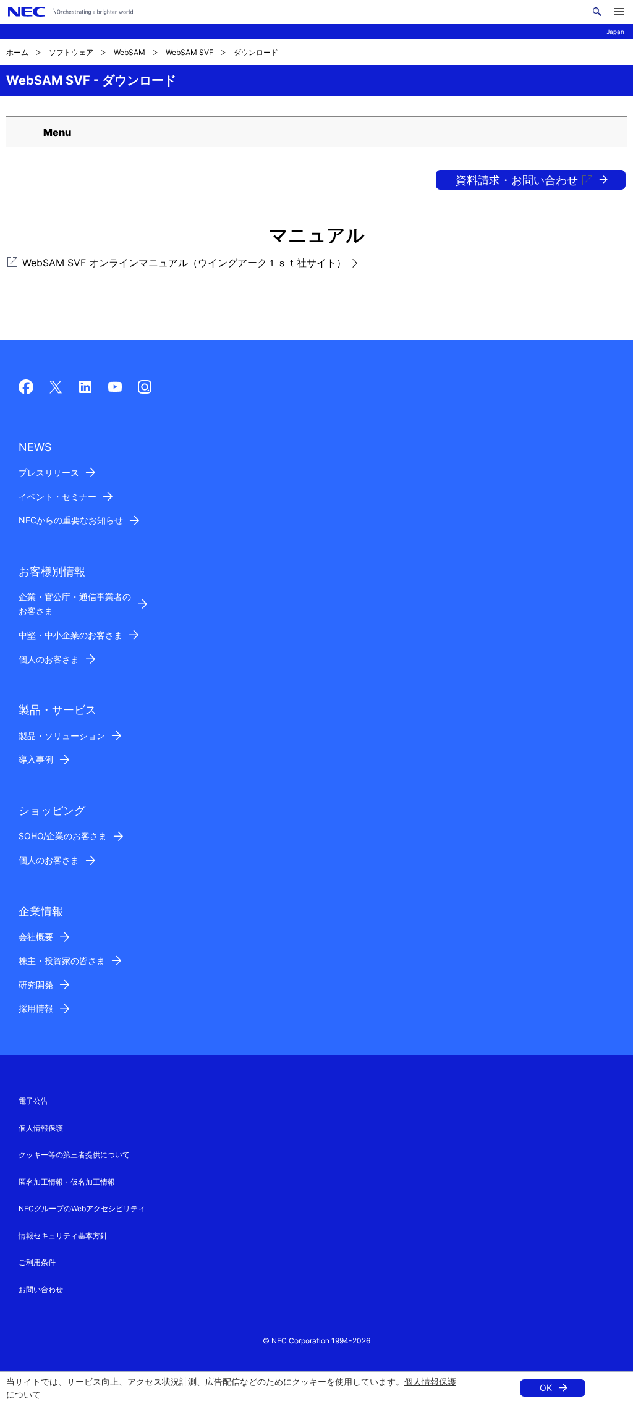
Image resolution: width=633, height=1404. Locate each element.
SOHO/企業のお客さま (63, 836)
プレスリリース (49, 472)
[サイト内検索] (597, 11)
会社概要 (36, 936)
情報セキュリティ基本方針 (63, 1235)
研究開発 (36, 984)
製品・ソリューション (62, 735)
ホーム (17, 52)
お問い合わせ (41, 1289)
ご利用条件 (37, 1262)
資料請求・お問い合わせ (517, 180)
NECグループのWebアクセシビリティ (82, 1208)
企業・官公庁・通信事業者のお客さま (75, 603)
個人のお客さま (49, 659)
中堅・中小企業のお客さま (70, 635)
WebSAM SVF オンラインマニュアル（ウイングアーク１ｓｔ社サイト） (184, 262)
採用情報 (36, 1008)
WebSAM (129, 52)
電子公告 (33, 1101)
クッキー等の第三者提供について (74, 1154)
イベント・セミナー (57, 496)
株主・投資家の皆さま (62, 960)
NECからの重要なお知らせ (71, 520)
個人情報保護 (430, 1381)
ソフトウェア (71, 52)
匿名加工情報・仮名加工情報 (67, 1181)
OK (546, 1387)
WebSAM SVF (189, 52)
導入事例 (36, 759)
